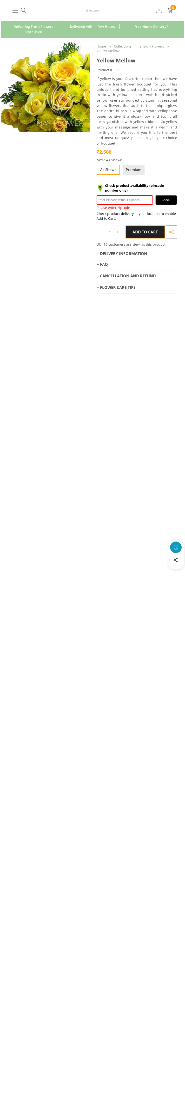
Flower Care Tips (118, 287)
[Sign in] (158, 10)
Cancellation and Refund (128, 276)
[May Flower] (92, 10)
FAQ (104, 264)
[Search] (23, 10)
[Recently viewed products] (176, 547)
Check (166, 200)
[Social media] (176, 560)
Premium (133, 169)
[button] (176, 573)
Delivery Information (123, 253)
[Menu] (15, 10)
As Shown (108, 169)
